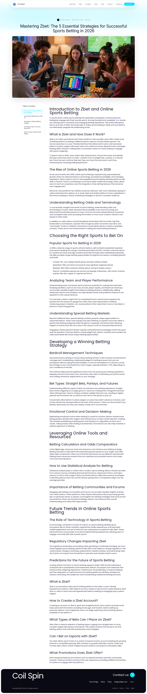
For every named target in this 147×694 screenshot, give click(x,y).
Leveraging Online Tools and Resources (32, 127)
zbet (117, 120)
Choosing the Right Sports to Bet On (33, 116)
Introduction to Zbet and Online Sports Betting (33, 111)
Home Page (93, 682)
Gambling (87, 19)
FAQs (110, 682)
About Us (115, 688)
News (103, 682)
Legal (132, 688)
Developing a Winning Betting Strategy (32, 122)
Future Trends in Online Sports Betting (32, 132)
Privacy (122, 688)
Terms (127, 688)
